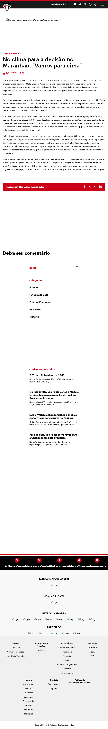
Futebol (34, 287)
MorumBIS (92, 647)
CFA (92, 656)
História (34, 316)
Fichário (28, 705)
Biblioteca (28, 688)
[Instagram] (90, 4)
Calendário (28, 693)
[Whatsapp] (95, 187)
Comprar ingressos (15, 652)
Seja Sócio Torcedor (15, 656)
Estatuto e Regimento (67, 664)
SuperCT (92, 652)
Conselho (66, 660)
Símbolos (28, 709)
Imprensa (54, 688)
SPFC (7, 7)
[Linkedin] (100, 187)
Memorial (28, 714)
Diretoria (67, 656)
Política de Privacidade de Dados (79, 681)
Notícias (41, 650)
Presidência (67, 652)
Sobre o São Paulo (66, 647)
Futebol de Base (38, 294)
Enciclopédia (28, 701)
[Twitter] (85, 4)
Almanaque (28, 684)
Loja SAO (16, 647)
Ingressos (35, 309)
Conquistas (28, 697)
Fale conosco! (54, 684)
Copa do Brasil (11, 53)
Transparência (67, 673)
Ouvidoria (66, 669)
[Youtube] (74, 4)
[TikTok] (95, 4)
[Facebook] (80, 4)
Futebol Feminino (39, 302)
